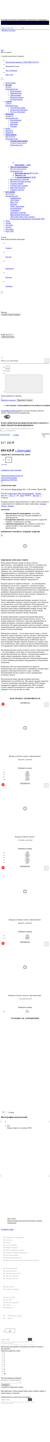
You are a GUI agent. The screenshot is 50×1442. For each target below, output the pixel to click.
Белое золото (17, 489)
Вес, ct (12, 496)
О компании (7, 1294)
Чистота (36, 496)
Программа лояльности (14, 1258)
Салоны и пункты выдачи (11, 315)
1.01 (8, 460)
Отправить (5, 1385)
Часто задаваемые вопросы (15, 1250)
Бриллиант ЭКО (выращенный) (21, 493)
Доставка (9, 1240)
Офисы (10, 1318)
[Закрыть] (2, 398)
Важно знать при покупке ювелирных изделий (22, 1260)
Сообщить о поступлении (11, 470)
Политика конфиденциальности (17, 1252)
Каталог (10, 411)
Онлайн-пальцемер (12, 1289)
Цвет (22, 496)
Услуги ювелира (11, 1245)
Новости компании (12, 1302)
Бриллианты (33, 405)
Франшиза (9, 1307)
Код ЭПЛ (9, 1300)
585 (44, 489)
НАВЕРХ (4, 1231)
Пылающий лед (11, 1271)
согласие (20, 1341)
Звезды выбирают (12, 1247)
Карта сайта (10, 1287)
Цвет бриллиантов (12, 1276)
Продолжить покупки (24, 400)
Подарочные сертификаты (15, 1237)
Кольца (16, 411)
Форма (38, 493)
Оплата (8, 1242)
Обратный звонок (8, 337)
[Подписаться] (30, 1339)
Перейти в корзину (8, 400)
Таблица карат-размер (13, 1273)
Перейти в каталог (8, 30)
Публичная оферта (12, 1255)
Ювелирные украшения (16, 405)
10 (5, 1374)
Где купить (4, 464)
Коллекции (44, 405)
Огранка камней (11, 1268)
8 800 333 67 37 (7, 1323)
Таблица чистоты (12, 1278)
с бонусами (22, 450)
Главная (4, 411)
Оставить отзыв (7, 1229)
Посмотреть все (12, 89)
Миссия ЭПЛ (10, 1297)
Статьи (8, 1305)
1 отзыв (16, 435)
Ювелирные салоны (15, 1316)
